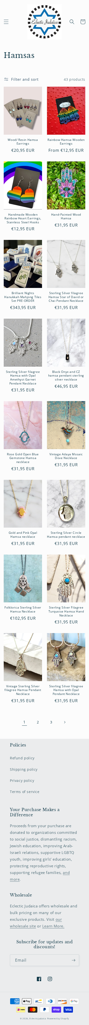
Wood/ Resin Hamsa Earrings (23, 142)
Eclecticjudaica (37, 1018)
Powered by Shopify (58, 1018)
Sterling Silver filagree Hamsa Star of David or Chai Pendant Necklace (66, 297)
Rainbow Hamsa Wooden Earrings (66, 142)
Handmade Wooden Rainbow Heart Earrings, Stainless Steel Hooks (22, 218)
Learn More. (53, 925)
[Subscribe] (73, 960)
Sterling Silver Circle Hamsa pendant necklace (66, 534)
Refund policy (22, 758)
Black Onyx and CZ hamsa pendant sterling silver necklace (66, 376)
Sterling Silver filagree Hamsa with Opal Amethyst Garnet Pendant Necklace (23, 377)
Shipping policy (24, 769)
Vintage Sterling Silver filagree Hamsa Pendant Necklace (22, 690)
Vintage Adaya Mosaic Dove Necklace (66, 456)
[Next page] (64, 722)
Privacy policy (22, 780)
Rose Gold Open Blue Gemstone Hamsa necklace (23, 458)
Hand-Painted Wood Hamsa (66, 216)
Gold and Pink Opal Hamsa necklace (23, 534)
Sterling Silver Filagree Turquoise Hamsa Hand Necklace (66, 611)
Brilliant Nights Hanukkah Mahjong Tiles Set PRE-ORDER (22, 297)
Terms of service (25, 791)
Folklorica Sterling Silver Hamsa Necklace (22, 609)
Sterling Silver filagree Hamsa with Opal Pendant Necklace (66, 690)
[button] (6, 21)
